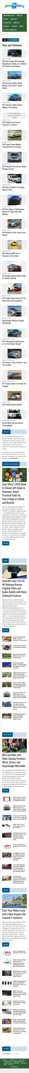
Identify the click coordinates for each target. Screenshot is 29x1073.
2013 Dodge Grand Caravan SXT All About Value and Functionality (14, 299)
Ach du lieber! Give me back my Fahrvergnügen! (12, 424)
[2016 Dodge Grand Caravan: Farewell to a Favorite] (14, 117)
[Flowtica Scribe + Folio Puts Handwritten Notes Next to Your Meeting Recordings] (6, 801)
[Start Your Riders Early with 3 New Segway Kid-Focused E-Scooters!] (14, 907)
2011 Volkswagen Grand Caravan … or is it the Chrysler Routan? (13, 342)
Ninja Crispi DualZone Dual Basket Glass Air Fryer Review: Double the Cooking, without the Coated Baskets (19, 695)
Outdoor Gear (7, 23)
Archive (5, 1064)
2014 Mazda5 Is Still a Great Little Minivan (14, 233)
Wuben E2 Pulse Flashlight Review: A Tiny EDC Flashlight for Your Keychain (19, 638)
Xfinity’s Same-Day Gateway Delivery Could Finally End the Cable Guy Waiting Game (19, 1021)
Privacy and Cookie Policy (18, 1061)
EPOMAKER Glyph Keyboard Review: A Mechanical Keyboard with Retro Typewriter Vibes (19, 716)
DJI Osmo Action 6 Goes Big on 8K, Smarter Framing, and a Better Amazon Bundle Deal (20, 817)
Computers (16, 23)
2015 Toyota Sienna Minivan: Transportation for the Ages (11, 145)
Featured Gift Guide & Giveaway (11, 464)
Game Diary (6, 26)
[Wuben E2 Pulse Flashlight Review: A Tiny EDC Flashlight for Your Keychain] (6, 640)
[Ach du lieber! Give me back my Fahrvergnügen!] (14, 418)
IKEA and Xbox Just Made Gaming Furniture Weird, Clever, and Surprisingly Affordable (14, 760)
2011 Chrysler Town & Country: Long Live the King (14, 363)
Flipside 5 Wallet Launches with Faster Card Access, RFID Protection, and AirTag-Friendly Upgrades (20, 1030)
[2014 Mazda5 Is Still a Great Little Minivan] (14, 227)
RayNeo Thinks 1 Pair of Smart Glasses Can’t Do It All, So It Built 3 (19, 826)
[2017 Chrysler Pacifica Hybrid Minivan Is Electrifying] (14, 100)
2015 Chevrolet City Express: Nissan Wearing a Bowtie (14, 167)
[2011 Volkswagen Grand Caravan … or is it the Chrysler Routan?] (14, 336)
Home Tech (19, 15)
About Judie (4, 1060)
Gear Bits (6, 890)
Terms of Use (23, 1063)
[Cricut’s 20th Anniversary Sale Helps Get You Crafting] (6, 848)
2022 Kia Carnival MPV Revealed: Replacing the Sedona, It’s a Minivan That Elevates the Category (14, 63)
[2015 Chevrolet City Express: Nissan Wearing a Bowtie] (14, 161)
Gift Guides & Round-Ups (10, 30)
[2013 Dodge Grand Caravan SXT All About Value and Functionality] (14, 293)
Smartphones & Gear (8, 15)
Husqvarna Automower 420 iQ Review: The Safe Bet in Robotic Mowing (19, 655)
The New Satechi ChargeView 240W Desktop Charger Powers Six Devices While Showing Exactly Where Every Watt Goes (19, 879)
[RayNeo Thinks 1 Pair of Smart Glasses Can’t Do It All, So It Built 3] (6, 828)
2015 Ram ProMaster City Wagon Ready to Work (13, 188)
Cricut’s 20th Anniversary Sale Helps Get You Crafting (19, 845)
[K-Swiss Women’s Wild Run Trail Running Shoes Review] (6, 649)
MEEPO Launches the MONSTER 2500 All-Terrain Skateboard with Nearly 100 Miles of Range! (19, 993)
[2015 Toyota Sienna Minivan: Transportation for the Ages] (14, 139)
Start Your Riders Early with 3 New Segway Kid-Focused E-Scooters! (14, 914)
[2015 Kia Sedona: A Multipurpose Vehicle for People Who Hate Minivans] (14, 204)
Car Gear (5, 19)
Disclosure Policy (7, 1061)
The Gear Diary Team (13, 1060)
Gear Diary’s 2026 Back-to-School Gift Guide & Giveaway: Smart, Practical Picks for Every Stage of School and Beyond (14, 493)
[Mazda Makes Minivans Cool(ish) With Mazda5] (14, 315)
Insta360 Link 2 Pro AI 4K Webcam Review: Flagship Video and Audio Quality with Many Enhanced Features (14, 588)
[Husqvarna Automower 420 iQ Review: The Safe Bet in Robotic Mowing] (6, 658)
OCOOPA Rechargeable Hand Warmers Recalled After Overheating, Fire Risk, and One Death (19, 983)
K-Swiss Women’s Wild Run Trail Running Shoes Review (19, 646)
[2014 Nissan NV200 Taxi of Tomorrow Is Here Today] (14, 248)
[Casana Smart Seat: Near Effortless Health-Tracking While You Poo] (6, 1004)
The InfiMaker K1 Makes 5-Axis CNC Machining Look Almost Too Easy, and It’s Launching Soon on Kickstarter (19, 856)
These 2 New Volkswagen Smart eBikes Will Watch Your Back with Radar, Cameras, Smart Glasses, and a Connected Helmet (19, 868)
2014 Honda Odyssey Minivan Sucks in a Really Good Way (14, 277)
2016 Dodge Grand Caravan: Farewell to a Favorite (11, 123)
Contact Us (11, 1064)
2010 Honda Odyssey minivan (11, 404)
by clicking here (14, 458)
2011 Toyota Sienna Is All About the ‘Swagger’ (14, 384)
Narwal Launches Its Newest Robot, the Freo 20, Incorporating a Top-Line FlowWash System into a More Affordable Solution (19, 963)
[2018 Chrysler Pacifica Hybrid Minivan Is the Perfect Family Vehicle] (14, 78)
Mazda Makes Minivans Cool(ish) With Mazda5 (13, 321)
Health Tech (14, 19)
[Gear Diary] (14, 6)
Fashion (21, 26)
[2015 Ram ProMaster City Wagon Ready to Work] (14, 182)
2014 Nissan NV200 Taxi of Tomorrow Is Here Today (11, 254)
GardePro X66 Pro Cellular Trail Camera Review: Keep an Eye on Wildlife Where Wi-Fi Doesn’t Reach (20, 685)
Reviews (4, 338)
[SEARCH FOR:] (14, 34)
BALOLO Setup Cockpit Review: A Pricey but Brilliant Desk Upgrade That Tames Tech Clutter (20, 665)
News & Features (7, 734)
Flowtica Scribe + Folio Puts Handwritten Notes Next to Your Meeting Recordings (19, 798)
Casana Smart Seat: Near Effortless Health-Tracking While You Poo (19, 1002)
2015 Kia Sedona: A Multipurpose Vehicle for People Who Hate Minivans (13, 211)
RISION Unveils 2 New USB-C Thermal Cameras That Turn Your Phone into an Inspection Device (20, 973)
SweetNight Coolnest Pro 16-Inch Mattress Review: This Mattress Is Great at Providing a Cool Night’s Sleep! (20, 836)
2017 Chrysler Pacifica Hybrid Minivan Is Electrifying (12, 106)
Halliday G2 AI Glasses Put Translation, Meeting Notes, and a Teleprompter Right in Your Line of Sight (19, 1012)
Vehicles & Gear (6, 58)
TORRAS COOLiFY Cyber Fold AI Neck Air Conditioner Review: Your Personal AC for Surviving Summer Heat (20, 675)
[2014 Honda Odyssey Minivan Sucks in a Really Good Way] (14, 271)
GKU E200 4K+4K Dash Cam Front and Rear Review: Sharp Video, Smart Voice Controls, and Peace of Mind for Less (19, 706)
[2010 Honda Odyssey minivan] (14, 399)
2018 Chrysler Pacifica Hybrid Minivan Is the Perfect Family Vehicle (12, 85)
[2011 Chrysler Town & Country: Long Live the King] (14, 357)
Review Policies (22, 1060)
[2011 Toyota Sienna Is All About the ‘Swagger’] (14, 379)
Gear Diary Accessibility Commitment (11, 1063)
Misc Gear (14, 26)
